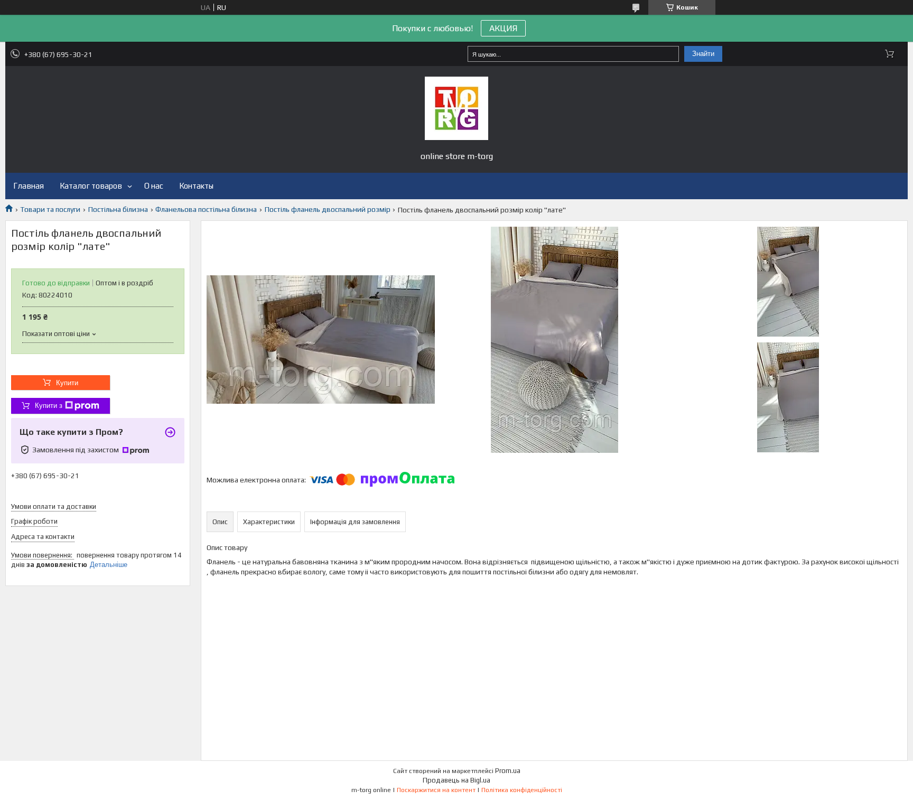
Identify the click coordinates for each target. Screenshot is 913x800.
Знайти (703, 54)
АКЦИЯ (503, 28)
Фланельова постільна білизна (206, 209)
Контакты (196, 185)
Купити (67, 383)
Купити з (48, 406)
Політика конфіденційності (521, 790)
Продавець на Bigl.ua (456, 780)
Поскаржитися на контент (436, 790)
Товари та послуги (50, 209)
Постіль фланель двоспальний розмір (327, 209)
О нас (153, 185)
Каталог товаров (91, 185)
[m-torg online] (456, 108)
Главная (28, 185)
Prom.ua (507, 771)
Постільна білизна (118, 209)
